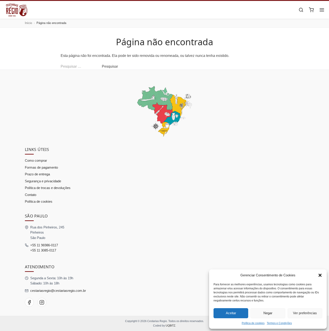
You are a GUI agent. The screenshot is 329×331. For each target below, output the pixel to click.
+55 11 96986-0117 (44, 245)
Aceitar (231, 313)
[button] (320, 275)
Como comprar (36, 160)
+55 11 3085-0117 (43, 250)
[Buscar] (301, 9)
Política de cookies (253, 323)
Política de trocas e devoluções (47, 188)
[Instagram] (41, 302)
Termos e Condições (279, 323)
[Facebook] (29, 302)
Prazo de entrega (37, 174)
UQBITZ (170, 325)
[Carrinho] (311, 9)
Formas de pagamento (41, 167)
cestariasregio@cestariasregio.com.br (58, 290)
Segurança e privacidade (43, 181)
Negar (267, 313)
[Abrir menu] (321, 9)
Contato (30, 195)
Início (28, 23)
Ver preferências (305, 313)
